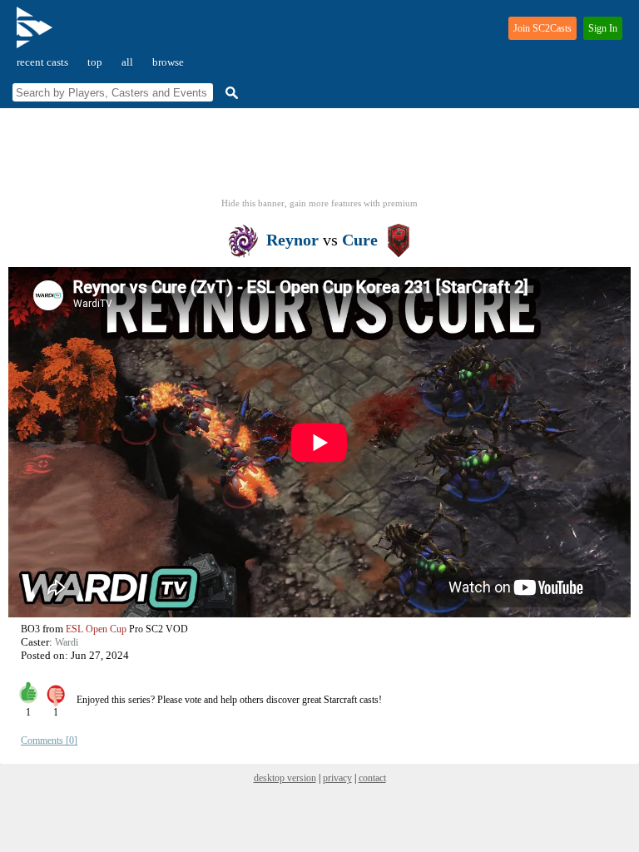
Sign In (602, 28)
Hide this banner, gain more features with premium (319, 203)
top (94, 62)
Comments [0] (49, 740)
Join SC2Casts (542, 28)
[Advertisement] (319, 158)
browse (168, 62)
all (127, 62)
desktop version (285, 778)
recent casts (42, 62)
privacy (337, 778)
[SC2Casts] (36, 34)
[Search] (229, 93)
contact (372, 778)
